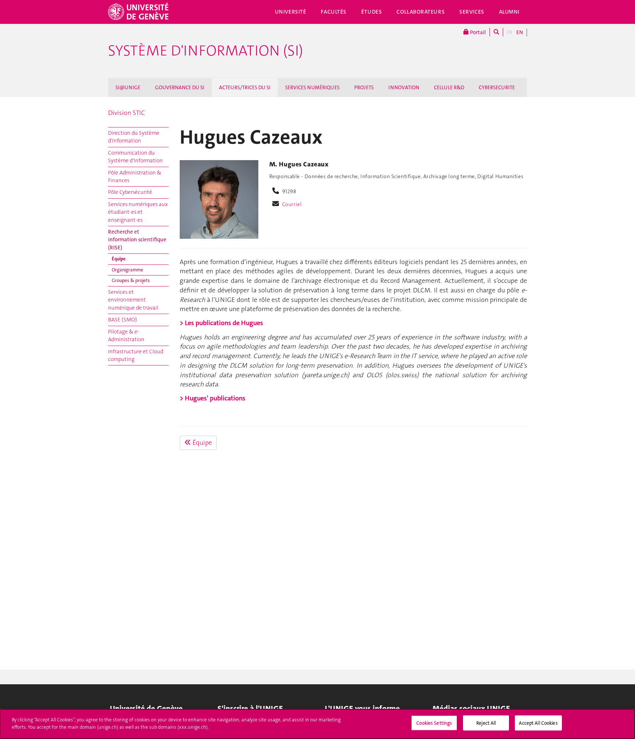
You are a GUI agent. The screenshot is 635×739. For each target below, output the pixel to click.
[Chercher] (496, 32)
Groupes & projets (131, 280)
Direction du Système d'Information (133, 136)
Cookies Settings (434, 723)
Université (290, 11)
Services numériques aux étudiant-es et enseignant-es (138, 212)
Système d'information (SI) (205, 50)
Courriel (292, 204)
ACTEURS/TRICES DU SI (244, 87)
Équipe (119, 259)
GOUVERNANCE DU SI (179, 87)
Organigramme (127, 270)
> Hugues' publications (212, 398)
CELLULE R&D (449, 87)
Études (371, 11)
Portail (477, 32)
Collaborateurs (421, 11)
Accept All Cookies (538, 723)
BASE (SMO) (122, 319)
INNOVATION (403, 87)
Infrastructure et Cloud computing (135, 355)
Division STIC (126, 112)
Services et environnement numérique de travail (133, 299)
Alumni (509, 11)
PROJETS (364, 87)
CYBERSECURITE (497, 87)
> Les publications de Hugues (221, 322)
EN (519, 32)
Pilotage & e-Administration (126, 335)
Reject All (486, 723)
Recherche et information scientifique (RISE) (137, 239)
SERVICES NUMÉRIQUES (312, 87)
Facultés (334, 11)
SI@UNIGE (127, 87)
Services (471, 11)
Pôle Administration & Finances (134, 176)
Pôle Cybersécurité (130, 192)
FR (510, 32)
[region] (317, 724)
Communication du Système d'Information (135, 156)
